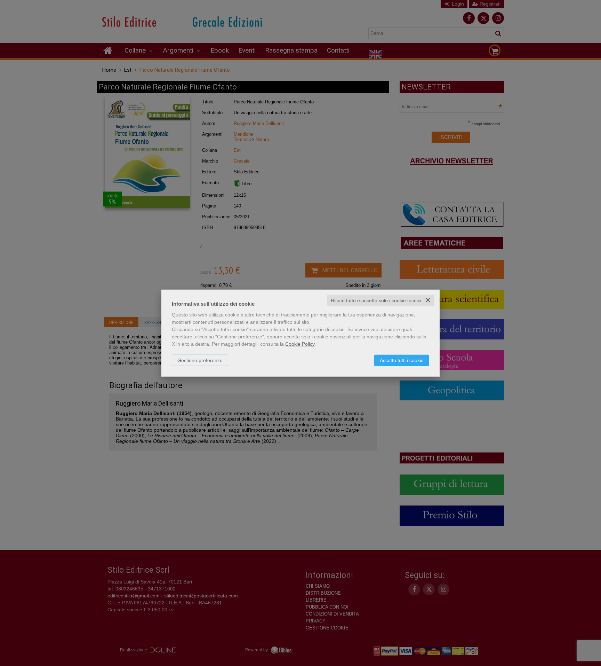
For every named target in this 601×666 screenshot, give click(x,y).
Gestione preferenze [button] (200, 360)
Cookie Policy (299, 344)
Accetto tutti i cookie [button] (402, 360)
